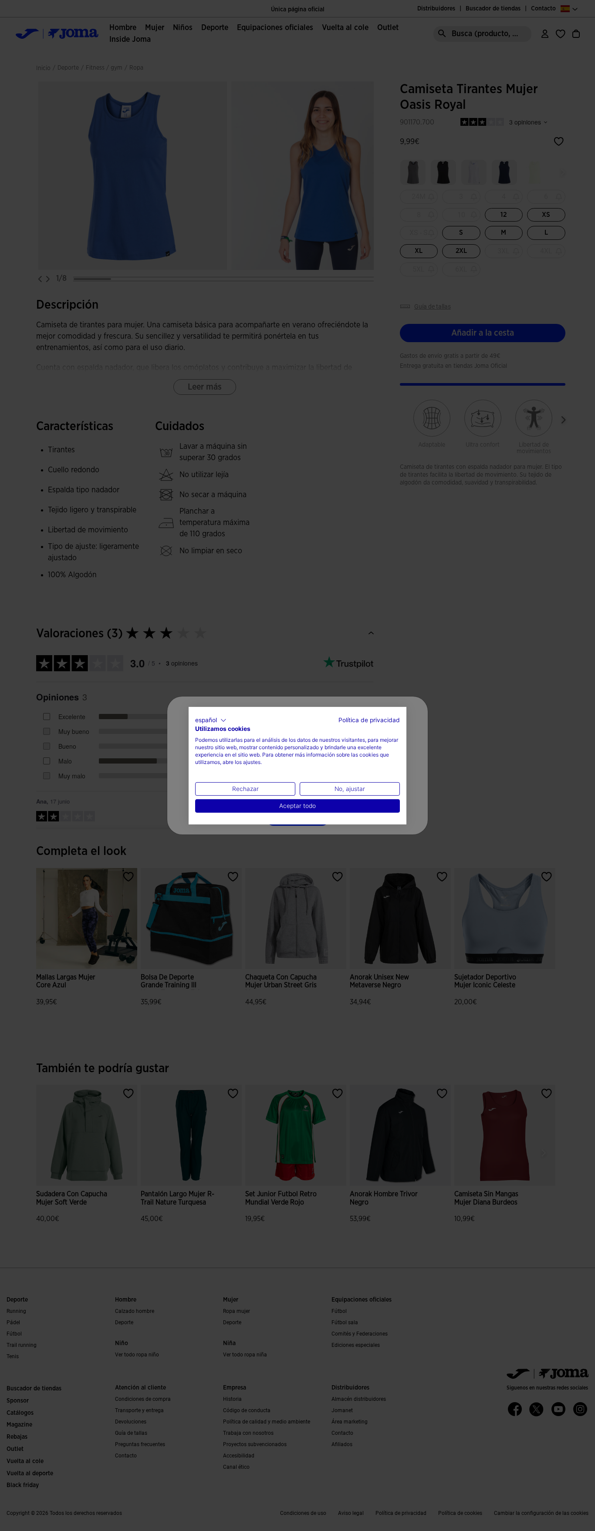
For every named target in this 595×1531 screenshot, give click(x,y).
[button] (211, 720)
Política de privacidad (369, 719)
